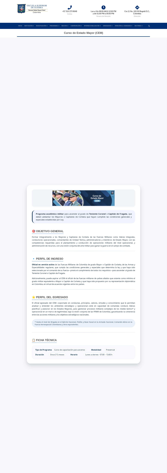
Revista (64, 25)
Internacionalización (91, 25)
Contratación (75, 25)
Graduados (107, 25)
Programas (54, 25)
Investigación (41, 25)
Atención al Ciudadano (123, 25)
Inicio (20, 25)
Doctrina (138, 25)
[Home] (32, 9)
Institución (28, 25)
